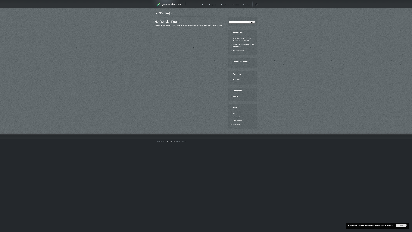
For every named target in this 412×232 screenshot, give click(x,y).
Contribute (236, 5)
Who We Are (225, 5)
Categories (213, 5)
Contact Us (246, 5)
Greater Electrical (170, 141)
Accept (401, 225)
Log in (234, 113)
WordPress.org (237, 124)
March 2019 (236, 80)
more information (388, 225)
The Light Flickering (238, 50)
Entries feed (236, 117)
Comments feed (237, 120)
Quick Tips (236, 96)
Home (203, 5)
